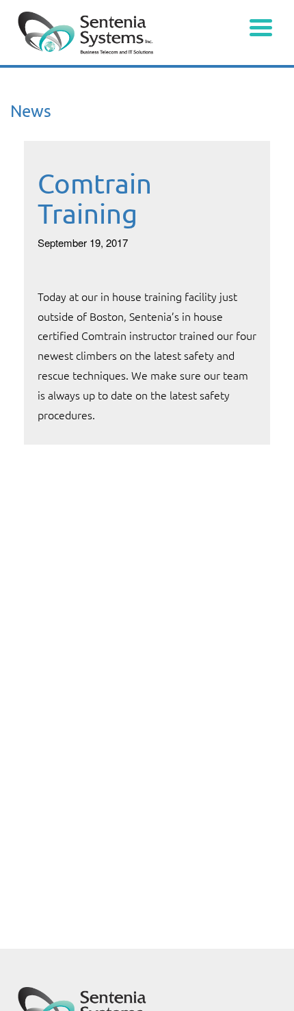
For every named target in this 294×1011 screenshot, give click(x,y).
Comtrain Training (95, 198)
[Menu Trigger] (261, 25)
